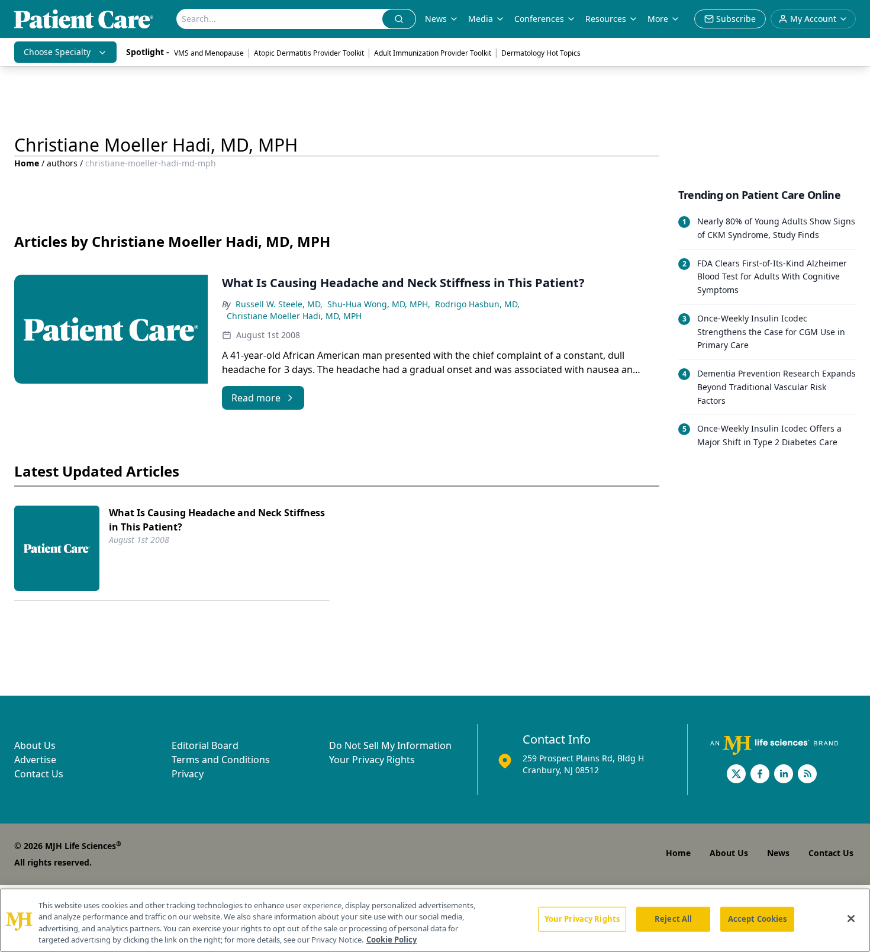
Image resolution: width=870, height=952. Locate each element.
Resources (605, 18)
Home (26, 163)
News (436, 18)
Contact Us (38, 773)
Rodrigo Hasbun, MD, (477, 304)
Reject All (673, 919)
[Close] (851, 918)
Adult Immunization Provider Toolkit (432, 53)
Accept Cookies (757, 919)
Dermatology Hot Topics (541, 53)
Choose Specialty (57, 51)
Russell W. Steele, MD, (279, 304)
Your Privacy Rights (372, 759)
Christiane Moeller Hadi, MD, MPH (294, 315)
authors (62, 163)
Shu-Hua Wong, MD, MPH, (378, 304)
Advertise (35, 759)
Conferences (539, 18)
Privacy (188, 773)
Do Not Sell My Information (390, 745)
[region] (435, 920)
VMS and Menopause (209, 53)
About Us (35, 745)
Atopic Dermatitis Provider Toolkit (309, 53)
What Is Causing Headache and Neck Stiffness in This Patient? (217, 519)
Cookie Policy (391, 939)
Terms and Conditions (221, 759)
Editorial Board (205, 745)
